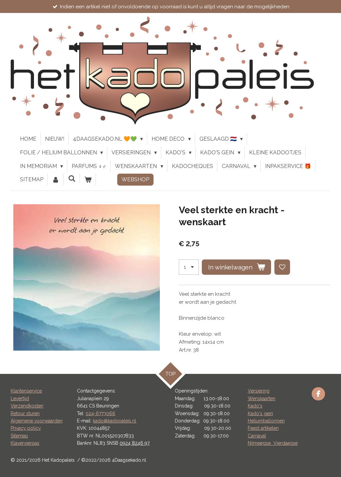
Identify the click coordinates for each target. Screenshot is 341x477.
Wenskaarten (261, 398)
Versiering (258, 391)
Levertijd (20, 398)
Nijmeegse (260, 443)
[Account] (56, 180)
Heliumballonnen (266, 420)
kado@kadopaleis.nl (114, 420)
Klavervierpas (25, 443)
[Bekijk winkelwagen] (88, 180)
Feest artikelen (263, 428)
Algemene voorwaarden (37, 420)
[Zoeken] (72, 178)
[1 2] (189, 267)
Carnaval (257, 435)
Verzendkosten (27, 405)
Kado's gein (260, 413)
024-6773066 (100, 413)
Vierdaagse (285, 443)
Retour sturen (25, 413)
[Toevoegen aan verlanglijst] (282, 267)
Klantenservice (26, 391)
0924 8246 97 (135, 443)
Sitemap (19, 435)
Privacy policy (26, 428)
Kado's (255, 405)
